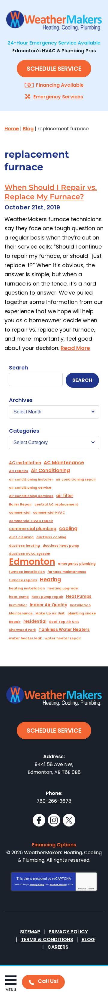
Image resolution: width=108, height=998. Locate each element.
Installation (80, 605)
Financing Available (60, 85)
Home (11, 128)
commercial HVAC (49, 512)
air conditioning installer (31, 479)
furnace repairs (23, 580)
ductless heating (24, 545)
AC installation (25, 463)
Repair (15, 622)
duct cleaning (21, 537)
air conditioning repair (76, 479)
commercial (19, 512)
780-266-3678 (54, 801)
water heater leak (25, 638)
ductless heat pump (61, 545)
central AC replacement (56, 504)
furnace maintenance (66, 572)
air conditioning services (31, 496)
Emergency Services (58, 96)
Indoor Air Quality (48, 605)
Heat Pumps (79, 596)
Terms (91, 889)
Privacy (82, 889)
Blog (28, 128)
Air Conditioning (50, 470)
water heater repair (63, 638)
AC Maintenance (64, 462)
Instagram (54, 820)
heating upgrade (62, 588)
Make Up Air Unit (50, 613)
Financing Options (54, 844)
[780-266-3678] (43, 982)
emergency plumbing (77, 563)
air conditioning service (30, 487)
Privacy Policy (37, 884)
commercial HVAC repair (31, 521)
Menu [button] (10, 989)
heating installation (27, 588)
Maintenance (21, 613)
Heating (50, 579)
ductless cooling (51, 537)
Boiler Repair (20, 504)
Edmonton (32, 562)
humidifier (18, 605)
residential (34, 621)
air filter (64, 496)
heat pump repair (47, 597)
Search (18, 367)
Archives (21, 400)
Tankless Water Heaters (64, 629)
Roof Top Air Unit (64, 622)
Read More (75, 348)
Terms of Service (58, 884)
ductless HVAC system (29, 554)
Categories (24, 431)
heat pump (19, 597)
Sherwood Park (22, 630)
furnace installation (27, 572)
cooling (68, 528)
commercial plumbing (32, 529)
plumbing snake (82, 613)
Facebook (39, 820)
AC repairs (18, 471)
